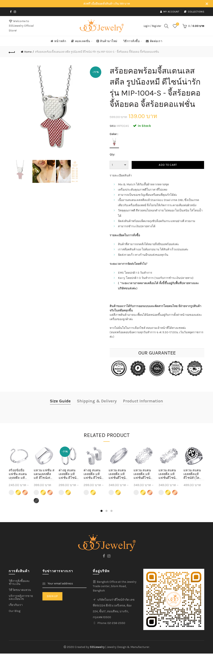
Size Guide (60, 401)
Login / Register (152, 25)
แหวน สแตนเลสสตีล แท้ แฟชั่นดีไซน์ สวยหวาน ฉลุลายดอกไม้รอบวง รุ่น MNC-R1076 (143, 474)
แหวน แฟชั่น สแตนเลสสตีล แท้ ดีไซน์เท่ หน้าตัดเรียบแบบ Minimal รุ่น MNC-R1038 (44, 474)
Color (113, 134)
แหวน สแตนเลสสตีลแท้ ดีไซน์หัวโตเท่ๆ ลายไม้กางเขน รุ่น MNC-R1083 (192, 474)
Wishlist (177, 24)
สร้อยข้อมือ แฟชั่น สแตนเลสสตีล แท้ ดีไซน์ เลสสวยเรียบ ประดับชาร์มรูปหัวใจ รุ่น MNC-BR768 (18, 474)
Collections (196, 11)
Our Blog (14, 611)
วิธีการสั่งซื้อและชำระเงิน (19, 582)
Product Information (143, 401)
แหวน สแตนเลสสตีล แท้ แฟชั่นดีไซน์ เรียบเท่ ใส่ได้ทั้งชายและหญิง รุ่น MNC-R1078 (119, 474)
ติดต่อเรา (156, 41)
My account (171, 11)
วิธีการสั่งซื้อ (131, 41)
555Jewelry (97, 647)
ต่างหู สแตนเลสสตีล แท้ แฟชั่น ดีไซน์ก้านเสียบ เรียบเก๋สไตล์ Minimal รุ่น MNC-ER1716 (94, 474)
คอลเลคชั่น (82, 41)
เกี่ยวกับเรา (16, 605)
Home (28, 51)
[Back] (12, 52)
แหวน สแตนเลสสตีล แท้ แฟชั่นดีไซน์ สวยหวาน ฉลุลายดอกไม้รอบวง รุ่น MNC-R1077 (168, 474)
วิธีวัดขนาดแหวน (20, 590)
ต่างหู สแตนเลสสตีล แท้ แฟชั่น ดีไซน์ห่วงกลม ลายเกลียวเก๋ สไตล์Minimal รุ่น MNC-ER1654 (69, 474)
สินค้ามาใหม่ (108, 41)
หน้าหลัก (60, 41)
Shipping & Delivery (97, 401)
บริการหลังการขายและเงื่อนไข (21, 597)
